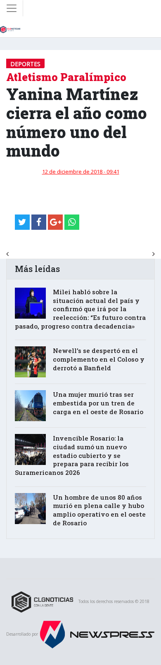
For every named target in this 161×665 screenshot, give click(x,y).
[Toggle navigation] (11, 8)
